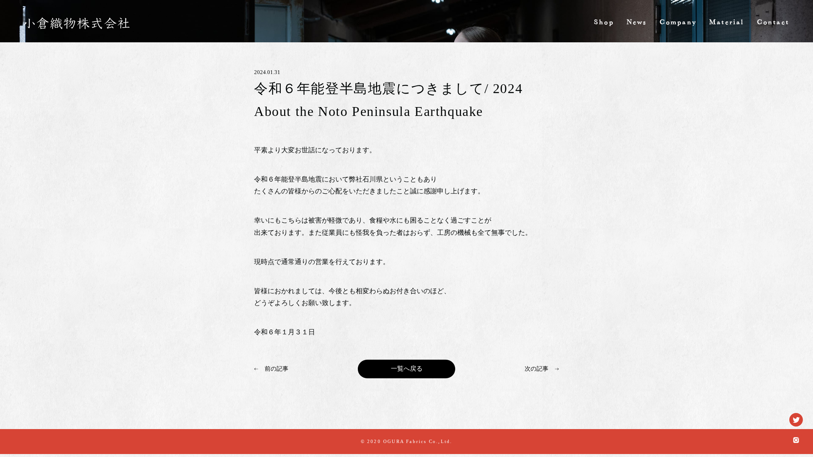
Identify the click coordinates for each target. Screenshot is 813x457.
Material (726, 22)
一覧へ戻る (407, 368)
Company (678, 22)
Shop (604, 22)
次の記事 (536, 369)
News (637, 22)
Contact (773, 22)
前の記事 (276, 369)
